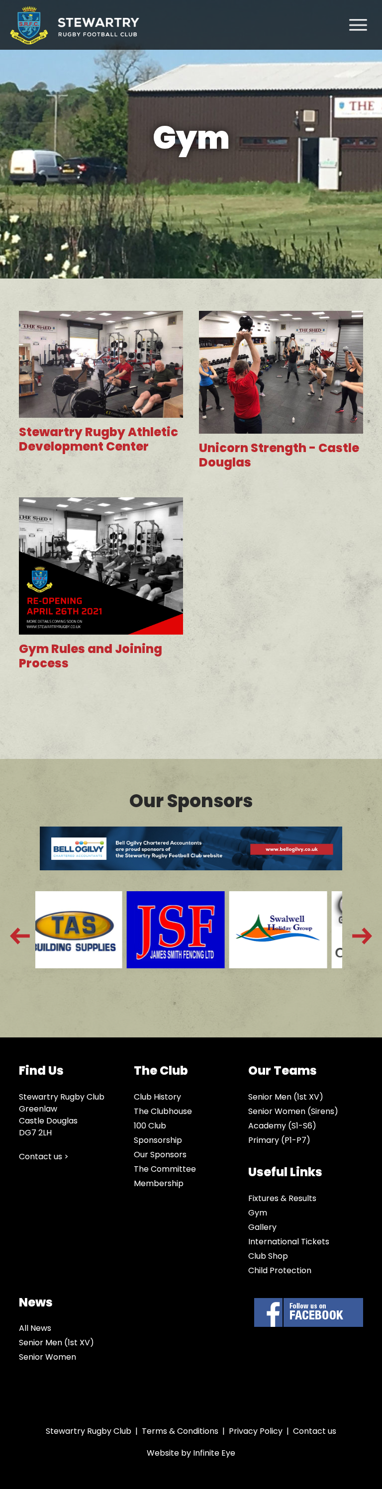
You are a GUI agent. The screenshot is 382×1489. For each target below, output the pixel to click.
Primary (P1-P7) (279, 1140)
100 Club (150, 1125)
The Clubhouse (163, 1111)
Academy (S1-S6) (282, 1125)
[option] (87, 936)
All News (35, 1328)
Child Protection (279, 1270)
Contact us (314, 1431)
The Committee (165, 1169)
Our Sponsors (160, 1154)
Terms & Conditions (180, 1431)
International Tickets (288, 1241)
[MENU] (358, 25)
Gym (257, 1212)
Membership (159, 1183)
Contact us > (44, 1156)
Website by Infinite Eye (191, 1453)
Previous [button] (20, 936)
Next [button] (362, 936)
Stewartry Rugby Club (74, 25)
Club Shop (268, 1256)
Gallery (262, 1227)
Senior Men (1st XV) (285, 1097)
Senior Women (47, 1357)
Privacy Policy (256, 1431)
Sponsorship (158, 1140)
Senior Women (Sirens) (293, 1111)
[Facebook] (308, 1312)
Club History (157, 1097)
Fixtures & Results (282, 1198)
